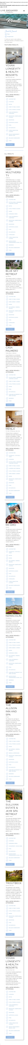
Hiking (10, 211)
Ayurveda (11, 101)
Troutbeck (14, 883)
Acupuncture (12, 99)
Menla (10, 428)
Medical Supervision (14, 753)
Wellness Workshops (14, 138)
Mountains (11, 119)
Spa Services (12, 127)
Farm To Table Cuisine (14, 106)
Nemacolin (13, 615)
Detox (10, 104)
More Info (10, 144)
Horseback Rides (13, 213)
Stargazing (12, 234)
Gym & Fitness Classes (14, 109)
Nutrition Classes (13, 122)
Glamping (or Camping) (14, 468)
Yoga (10, 140)
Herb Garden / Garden (14, 301)
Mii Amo (11, 524)
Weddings (11, 245)
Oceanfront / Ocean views (15, 846)
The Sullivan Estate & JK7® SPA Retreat (12, 807)
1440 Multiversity (13, 172)
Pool (10, 125)
